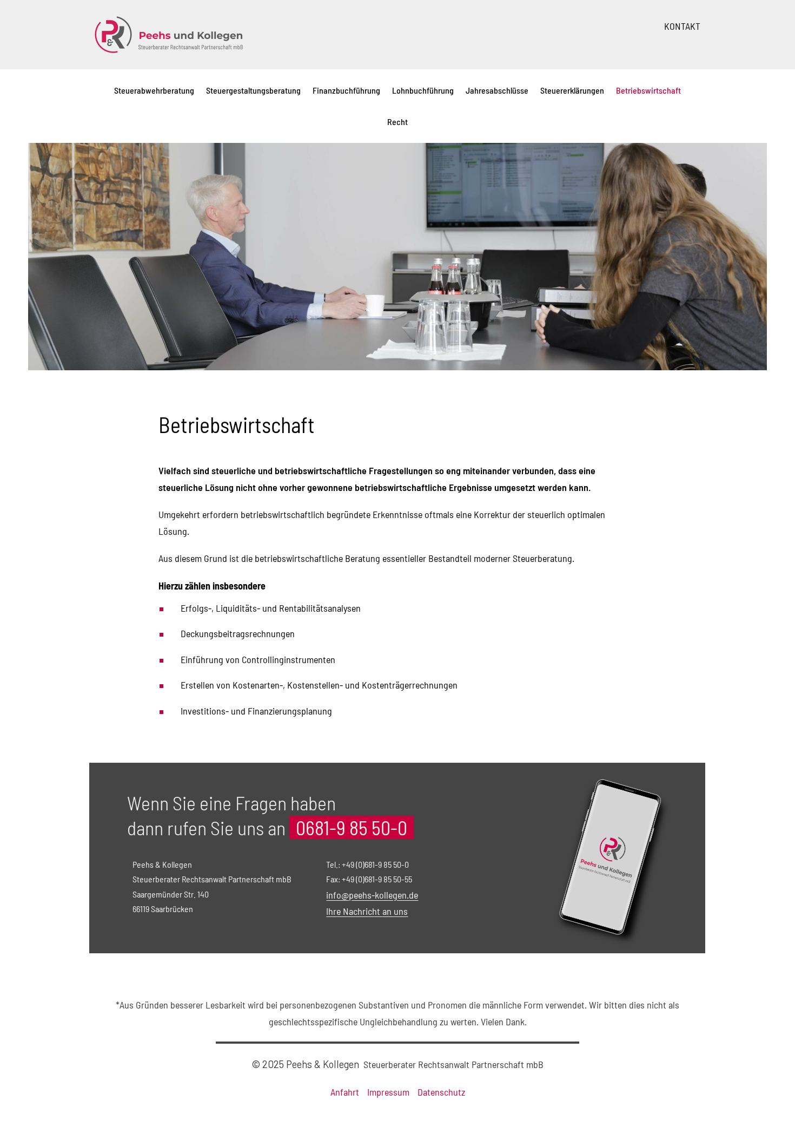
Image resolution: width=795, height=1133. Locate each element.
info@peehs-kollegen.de (372, 895)
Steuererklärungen (572, 90)
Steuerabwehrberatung (154, 90)
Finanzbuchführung (346, 90)
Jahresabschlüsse (497, 90)
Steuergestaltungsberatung (253, 90)
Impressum (388, 1092)
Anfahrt (344, 1092)
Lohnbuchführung (423, 90)
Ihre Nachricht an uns (367, 911)
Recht (397, 121)
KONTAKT (682, 26)
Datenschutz (441, 1092)
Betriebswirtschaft (648, 90)
